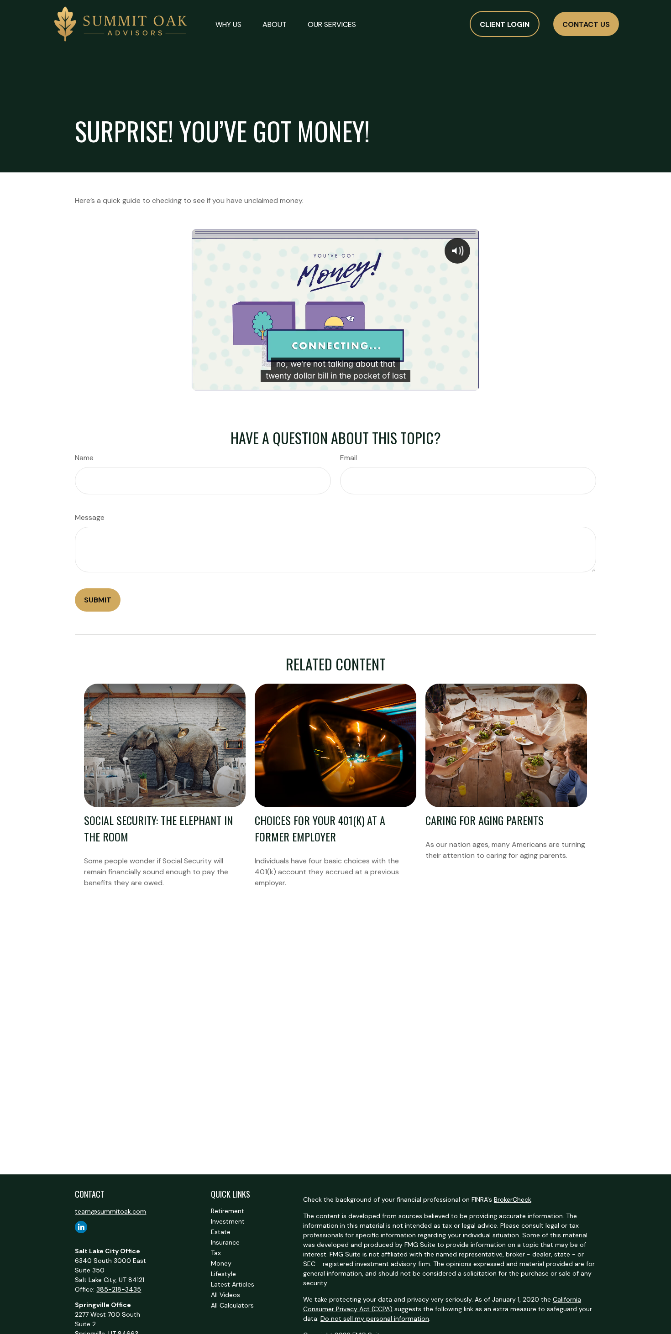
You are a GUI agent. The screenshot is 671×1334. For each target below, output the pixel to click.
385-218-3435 (118, 1289)
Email (348, 457)
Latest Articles (232, 1284)
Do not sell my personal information (374, 1318)
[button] (228, 23)
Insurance (225, 1242)
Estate (221, 1232)
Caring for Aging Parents (484, 820)
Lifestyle (223, 1274)
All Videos (225, 1295)
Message (90, 517)
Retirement (227, 1211)
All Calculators (232, 1305)
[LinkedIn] (81, 1227)
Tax (216, 1253)
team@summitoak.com (110, 1211)
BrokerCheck (512, 1199)
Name (84, 457)
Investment (228, 1221)
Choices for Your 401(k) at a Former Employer (320, 828)
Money (221, 1263)
